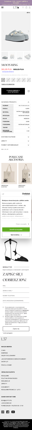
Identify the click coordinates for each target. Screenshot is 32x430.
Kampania (4, 353)
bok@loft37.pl (6, 400)
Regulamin (5, 375)
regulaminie (25, 310)
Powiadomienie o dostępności (13, 91)
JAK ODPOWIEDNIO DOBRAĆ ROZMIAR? (13, 359)
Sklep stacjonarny (8, 355)
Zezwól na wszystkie (16, 229)
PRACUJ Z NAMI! (6, 365)
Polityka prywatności (9, 378)
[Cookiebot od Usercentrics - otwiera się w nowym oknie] (22, 194)
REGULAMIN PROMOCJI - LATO (10, 389)
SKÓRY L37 (4, 361)
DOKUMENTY (5, 387)
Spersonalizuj (15, 235)
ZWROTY (4, 383)
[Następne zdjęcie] (28, 31)
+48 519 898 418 (6, 403)
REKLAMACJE (5, 381)
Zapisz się (16, 329)
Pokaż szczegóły (21, 224)
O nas (3, 350)
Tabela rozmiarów (7, 84)
